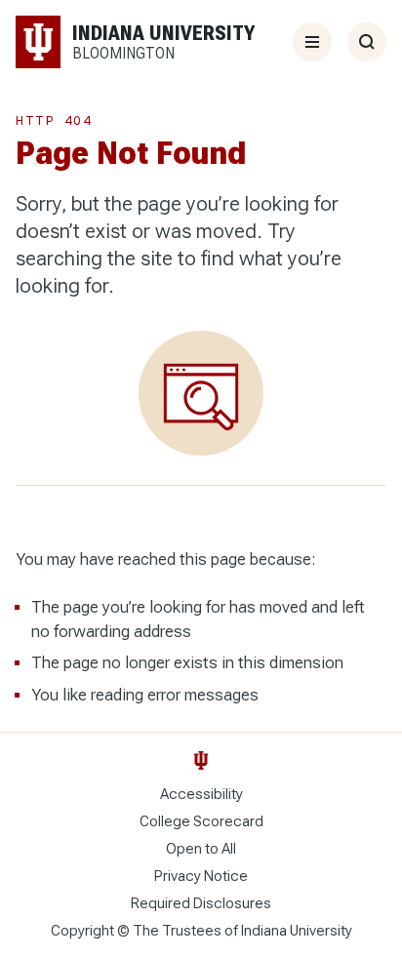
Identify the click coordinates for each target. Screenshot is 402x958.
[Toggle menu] (312, 41)
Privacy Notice (201, 876)
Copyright (82, 930)
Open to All (201, 849)
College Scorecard (201, 821)
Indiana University (296, 930)
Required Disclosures (201, 903)
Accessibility (201, 794)
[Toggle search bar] (366, 41)
